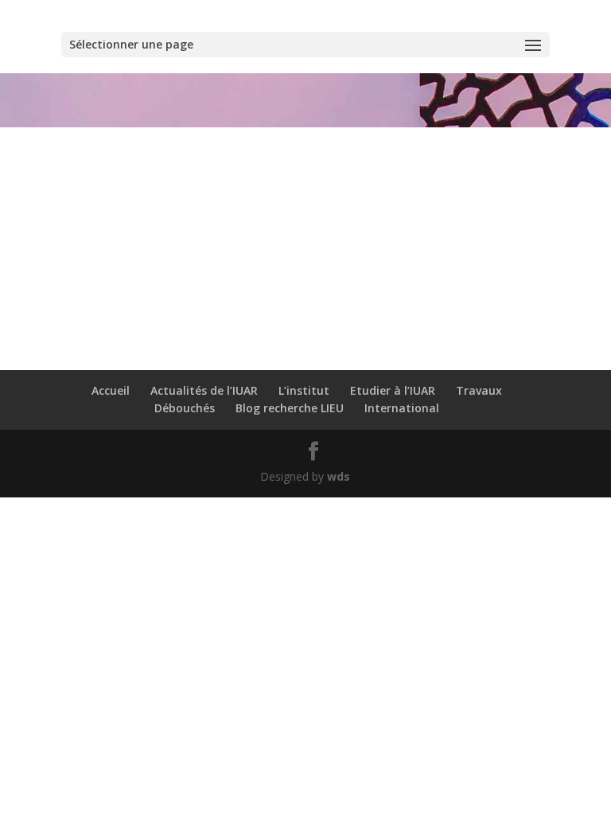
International (401, 407)
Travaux (479, 390)
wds (338, 476)
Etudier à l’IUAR (392, 390)
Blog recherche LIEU (289, 407)
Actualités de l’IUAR (204, 390)
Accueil (110, 390)
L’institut (303, 390)
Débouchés (184, 407)
